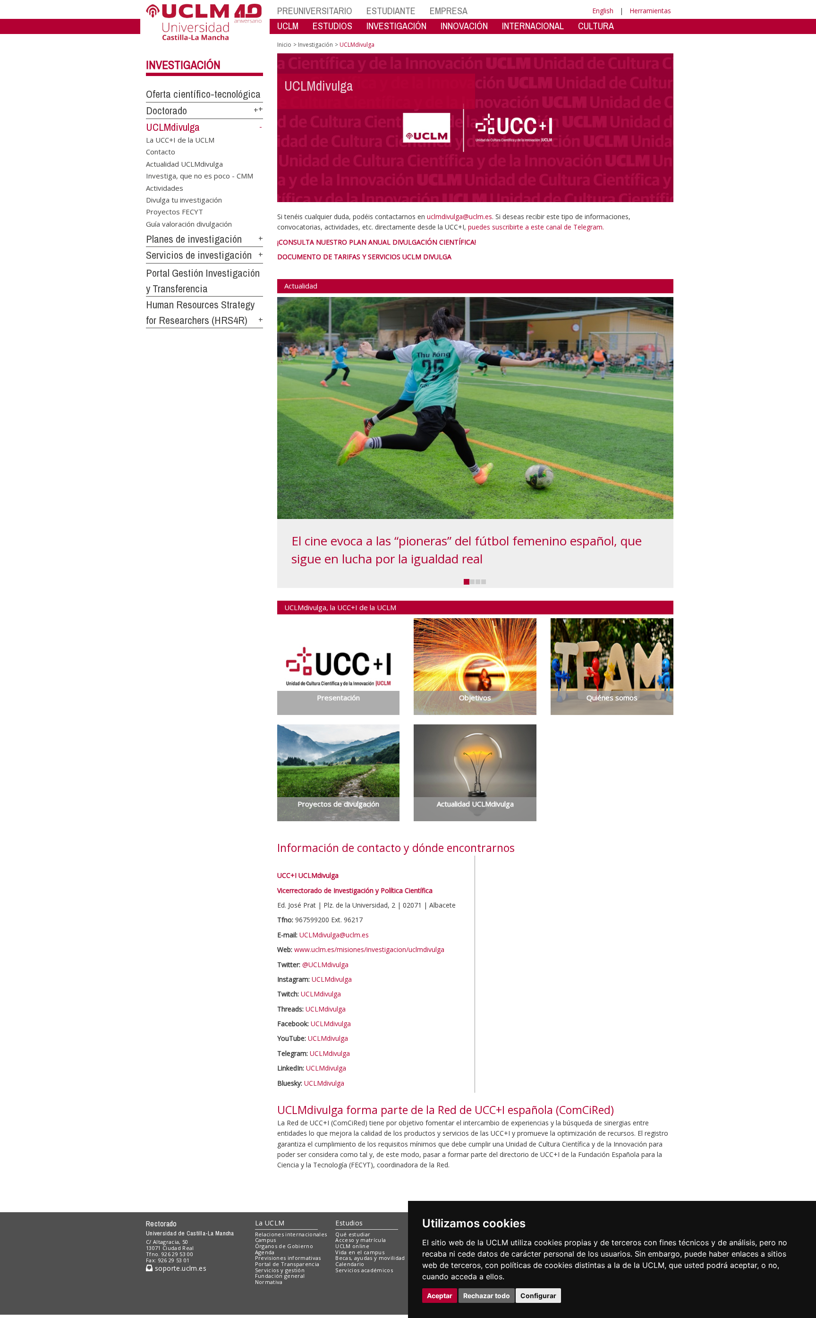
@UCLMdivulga (325, 964)
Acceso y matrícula (360, 1286)
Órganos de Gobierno (284, 1292)
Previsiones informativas (288, 1304)
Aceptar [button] (439, 1296)
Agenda (265, 1298)
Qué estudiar (352, 1280)
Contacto (160, 151)
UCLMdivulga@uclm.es (334, 934)
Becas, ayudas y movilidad (370, 1304)
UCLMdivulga (173, 127)
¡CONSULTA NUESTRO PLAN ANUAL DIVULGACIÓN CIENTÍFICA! (376, 242)
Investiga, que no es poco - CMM (199, 175)
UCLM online (352, 1292)
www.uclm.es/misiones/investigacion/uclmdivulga (369, 949)
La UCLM (270, 1269)
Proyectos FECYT (174, 211)
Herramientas (650, 10)
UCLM (287, 25)
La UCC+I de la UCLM (180, 139)
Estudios (349, 1269)
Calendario (349, 1310)
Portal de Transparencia (287, 1310)
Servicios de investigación (199, 255)
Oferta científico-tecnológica (203, 94)
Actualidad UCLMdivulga (184, 163)
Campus (265, 1286)
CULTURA (596, 25)
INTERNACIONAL (533, 25)
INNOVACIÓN (464, 25)
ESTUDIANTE (391, 10)
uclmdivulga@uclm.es (459, 216)
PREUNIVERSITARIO (314, 10)
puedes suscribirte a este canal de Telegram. (536, 226)
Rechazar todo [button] (486, 1296)
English (602, 10)
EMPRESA (449, 10)
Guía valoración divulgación (189, 223)
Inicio (284, 45)
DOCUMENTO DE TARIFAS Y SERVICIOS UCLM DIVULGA (364, 256)
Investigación (183, 64)
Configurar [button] (538, 1296)
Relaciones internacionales (291, 1280)
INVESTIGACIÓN (396, 25)
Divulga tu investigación (184, 199)
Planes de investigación (194, 239)
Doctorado (166, 110)
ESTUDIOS (332, 25)
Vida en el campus (359, 1298)
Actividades (164, 187)
